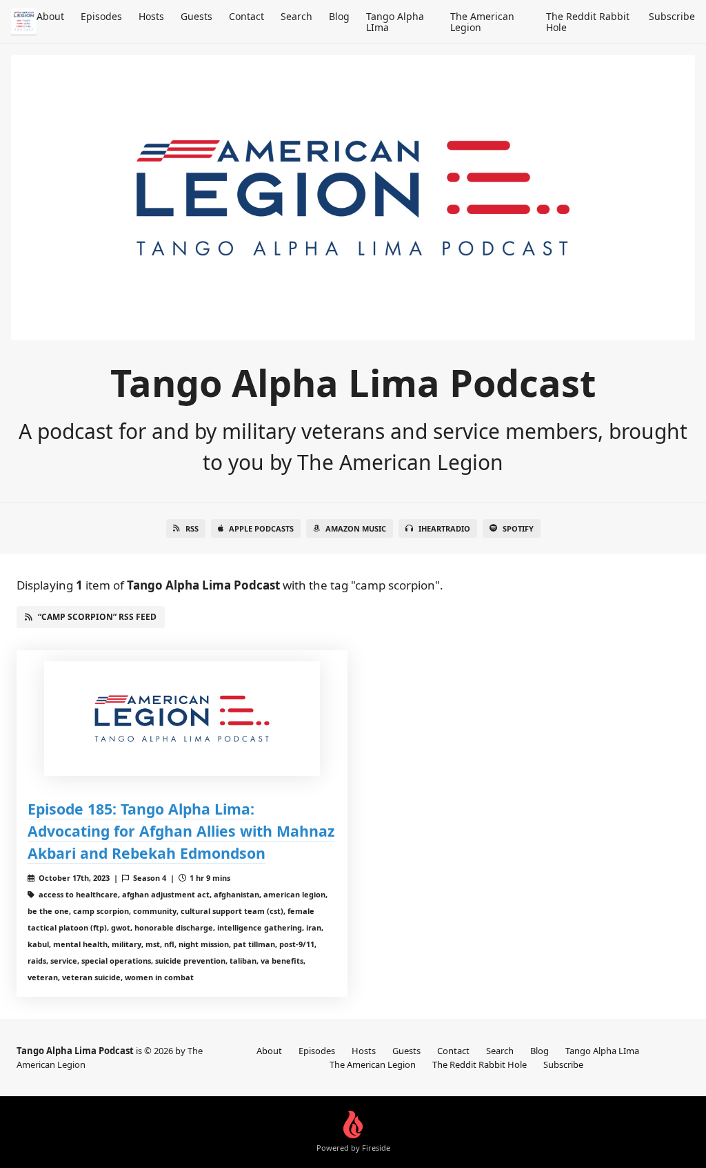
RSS (192, 528)
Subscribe (672, 16)
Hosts (151, 16)
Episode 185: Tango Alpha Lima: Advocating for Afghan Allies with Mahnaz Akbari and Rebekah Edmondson (181, 831)
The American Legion (482, 22)
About (50, 16)
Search (296, 16)
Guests (196, 16)
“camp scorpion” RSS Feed (97, 617)
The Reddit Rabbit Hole (587, 22)
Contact (246, 16)
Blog (339, 16)
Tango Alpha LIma (395, 22)
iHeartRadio (444, 528)
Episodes (101, 16)
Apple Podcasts (261, 528)
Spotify (518, 528)
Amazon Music (355, 528)
